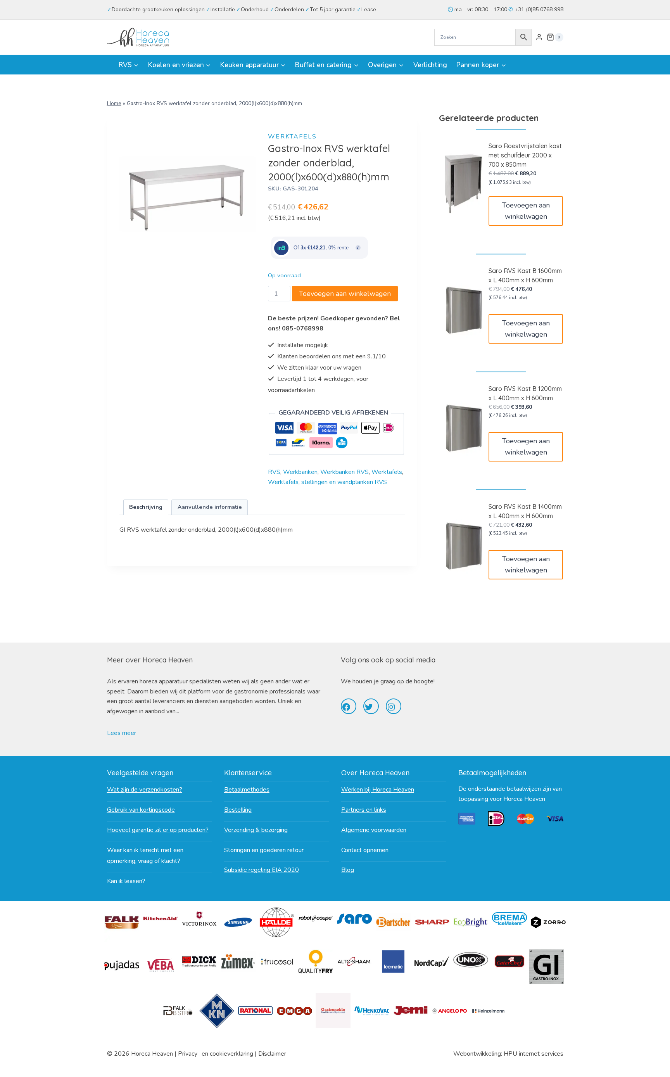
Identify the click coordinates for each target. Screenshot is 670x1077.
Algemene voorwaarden (373, 830)
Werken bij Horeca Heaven (377, 789)
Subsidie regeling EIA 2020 (261, 870)
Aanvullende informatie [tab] (210, 507)
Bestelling (238, 810)
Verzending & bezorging (256, 830)
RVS (274, 472)
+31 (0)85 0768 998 (538, 9)
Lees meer (121, 733)
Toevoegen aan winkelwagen (345, 293)
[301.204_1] (188, 194)
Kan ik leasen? (126, 881)
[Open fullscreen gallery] (248, 255)
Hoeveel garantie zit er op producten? (158, 830)
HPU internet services (533, 1053)
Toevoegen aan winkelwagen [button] (526, 211)
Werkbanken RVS (344, 472)
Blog (347, 870)
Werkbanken (300, 472)
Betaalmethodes (246, 789)
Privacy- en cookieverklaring (215, 1053)
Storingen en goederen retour (264, 850)
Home (114, 103)
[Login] (539, 37)
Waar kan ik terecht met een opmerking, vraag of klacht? (145, 856)
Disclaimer (272, 1053)
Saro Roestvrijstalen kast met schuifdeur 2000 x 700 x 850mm (525, 155)
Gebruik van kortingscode (141, 810)
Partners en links (363, 810)
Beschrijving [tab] (145, 507)
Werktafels (292, 136)
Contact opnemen (365, 850)
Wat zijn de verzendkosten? (144, 789)
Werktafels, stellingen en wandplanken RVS (327, 482)
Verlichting (430, 64)
